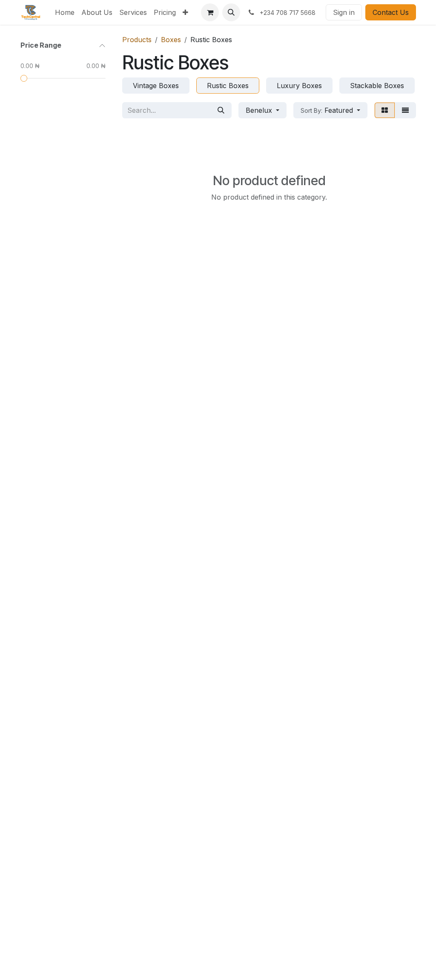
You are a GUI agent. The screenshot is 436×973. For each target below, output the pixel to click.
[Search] (221, 110)
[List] (405, 110)
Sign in (344, 12)
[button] (231, 12)
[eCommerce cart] (210, 12)
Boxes (171, 39)
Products (137, 39)
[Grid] (384, 110)
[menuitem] (65, 12)
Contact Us (391, 12)
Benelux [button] (260, 110)
